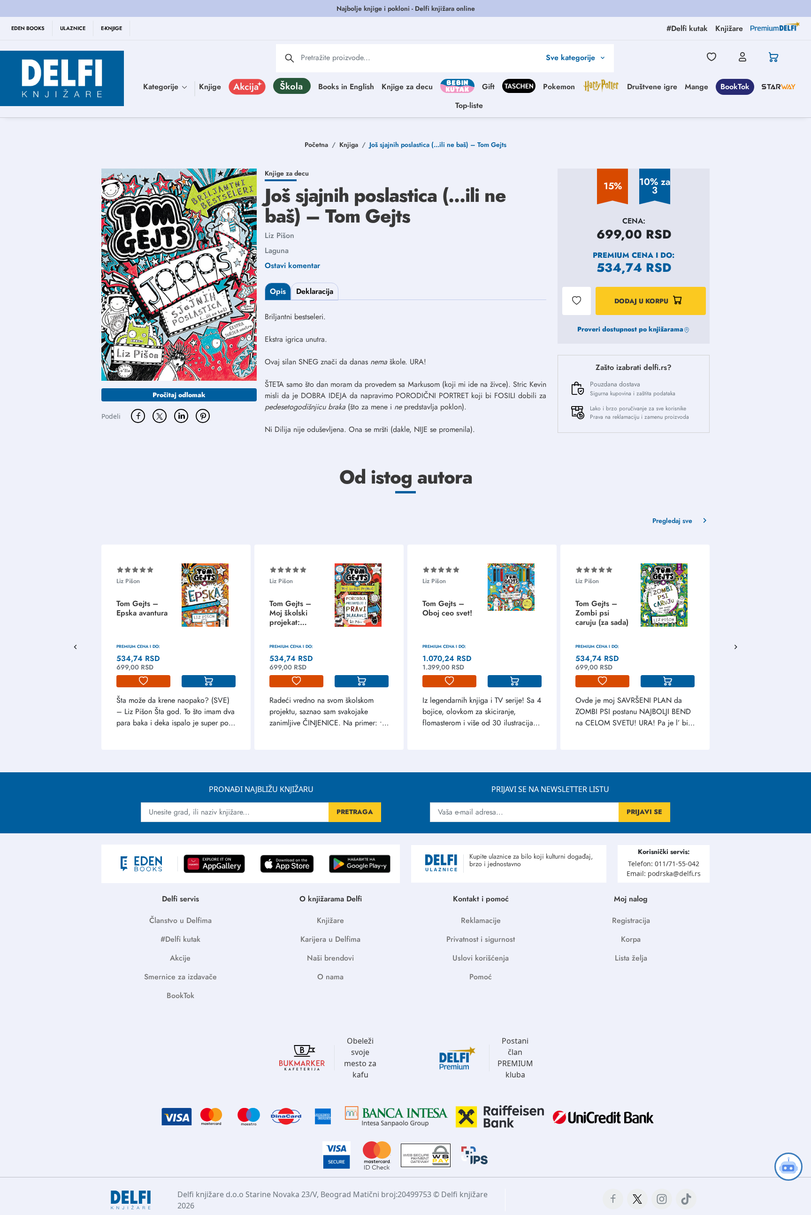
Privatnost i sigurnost (480, 939)
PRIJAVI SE (644, 811)
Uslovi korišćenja (480, 958)
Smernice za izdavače (180, 976)
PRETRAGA (355, 811)
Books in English (346, 86)
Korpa (631, 939)
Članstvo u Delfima (180, 920)
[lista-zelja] (143, 681)
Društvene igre (652, 86)
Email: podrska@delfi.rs (664, 873)
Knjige (210, 86)
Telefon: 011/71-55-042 (663, 863)
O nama (330, 976)
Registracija (631, 920)
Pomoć (480, 976)
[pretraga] (289, 58)
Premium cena (623, 255)
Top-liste (469, 105)
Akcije (180, 958)
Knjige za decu (407, 86)
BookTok (735, 86)
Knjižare (330, 920)
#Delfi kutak (180, 939)
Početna (316, 144)
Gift (488, 86)
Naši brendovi (330, 958)
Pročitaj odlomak (179, 395)
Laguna (277, 250)
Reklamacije (481, 920)
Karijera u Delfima (330, 939)
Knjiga (348, 144)
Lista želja (631, 958)
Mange (696, 86)
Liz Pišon (279, 235)
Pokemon (559, 86)
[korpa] (209, 681)
